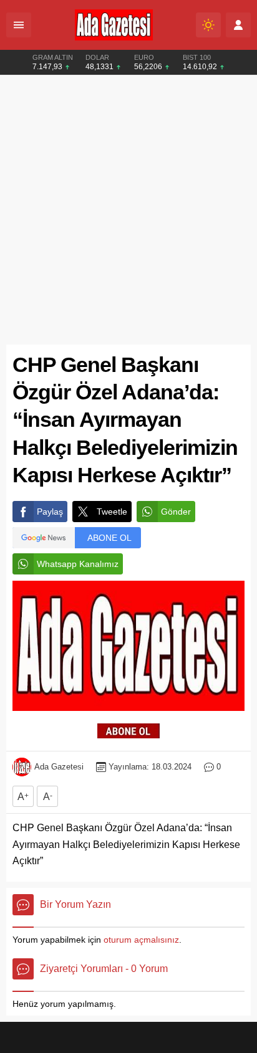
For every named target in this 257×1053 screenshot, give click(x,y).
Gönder (176, 512)
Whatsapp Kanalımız (78, 564)
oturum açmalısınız (141, 940)
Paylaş (50, 512)
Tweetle (112, 512)
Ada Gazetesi (59, 766)
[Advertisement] (128, 210)
